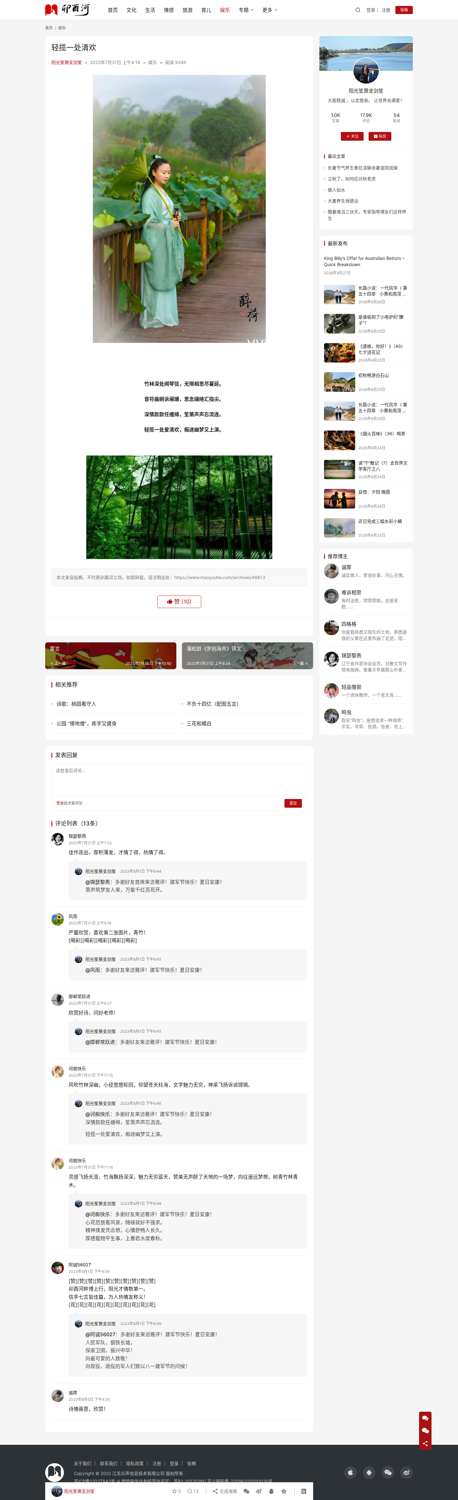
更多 (267, 10)
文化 (131, 10)
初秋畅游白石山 (373, 375)
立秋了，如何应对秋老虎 (352, 178)
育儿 (206, 10)
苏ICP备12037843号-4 (97, 1481)
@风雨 (92, 970)
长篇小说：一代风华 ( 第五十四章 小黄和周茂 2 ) (382, 294)
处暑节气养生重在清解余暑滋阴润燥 (363, 167)
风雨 (73, 916)
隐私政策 (135, 1463)
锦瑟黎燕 (77, 836)
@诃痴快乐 (97, 1114)
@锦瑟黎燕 (97, 882)
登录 (370, 9)
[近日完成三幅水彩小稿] (339, 528)
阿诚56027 (80, 1264)
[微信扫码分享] (246, 1491)
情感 (169, 10)
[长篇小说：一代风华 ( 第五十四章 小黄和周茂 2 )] (339, 294)
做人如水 (336, 189)
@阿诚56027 (100, 1334)
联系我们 (108, 1463)
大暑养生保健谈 (343, 200)
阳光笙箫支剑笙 (66, 62)
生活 (150, 10)
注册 (386, 9)
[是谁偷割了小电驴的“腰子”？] (339, 324)
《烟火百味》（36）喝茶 (381, 433)
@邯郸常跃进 (100, 1042)
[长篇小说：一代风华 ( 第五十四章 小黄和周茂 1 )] (339, 411)
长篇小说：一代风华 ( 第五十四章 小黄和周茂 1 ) (382, 410)
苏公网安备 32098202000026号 (240, 1481)
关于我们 (82, 1463)
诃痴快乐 (77, 1068)
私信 (382, 136)
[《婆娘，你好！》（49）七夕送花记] (339, 353)
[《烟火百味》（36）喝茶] (339, 440)
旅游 (188, 10)
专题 (244, 10)
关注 (355, 136)
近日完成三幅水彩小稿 (380, 521)
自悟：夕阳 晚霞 (374, 491)
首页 (113, 10)
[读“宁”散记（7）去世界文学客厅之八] (339, 470)
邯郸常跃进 (79, 996)
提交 (293, 803)
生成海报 (227, 1491)
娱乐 (225, 10)
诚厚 (73, 1392)
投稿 (404, 9)
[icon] (350, 1472)
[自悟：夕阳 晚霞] (339, 499)
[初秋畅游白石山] (339, 382)
